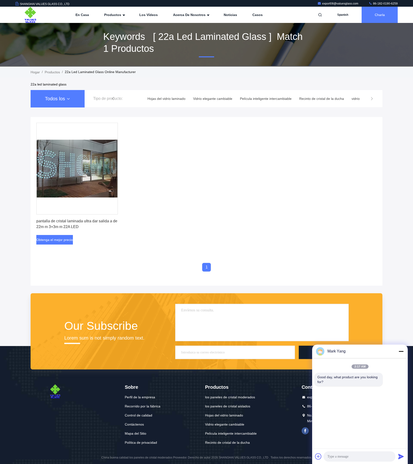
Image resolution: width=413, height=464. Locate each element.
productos (52, 72)
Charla (380, 15)
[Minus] (401, 351)
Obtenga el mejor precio (54, 240)
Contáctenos (134, 424)
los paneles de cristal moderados (230, 397)
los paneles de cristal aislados (227, 406)
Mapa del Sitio (135, 433)
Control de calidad (138, 415)
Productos (113, 15)
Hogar (35, 72)
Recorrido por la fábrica (142, 406)
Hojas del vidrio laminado (224, 415)
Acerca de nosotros (189, 15)
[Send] (401, 456)
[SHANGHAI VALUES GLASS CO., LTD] (30, 15)
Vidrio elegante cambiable (224, 424)
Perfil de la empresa (140, 397)
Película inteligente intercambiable (231, 433)
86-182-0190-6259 (385, 3)
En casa (82, 15)
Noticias (230, 15)
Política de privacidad (141, 442)
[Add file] (318, 456)
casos (257, 15)
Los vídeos (148, 15)
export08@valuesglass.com (340, 3)
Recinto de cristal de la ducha (227, 442)
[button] (113, 98)
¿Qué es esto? (305, 430)
